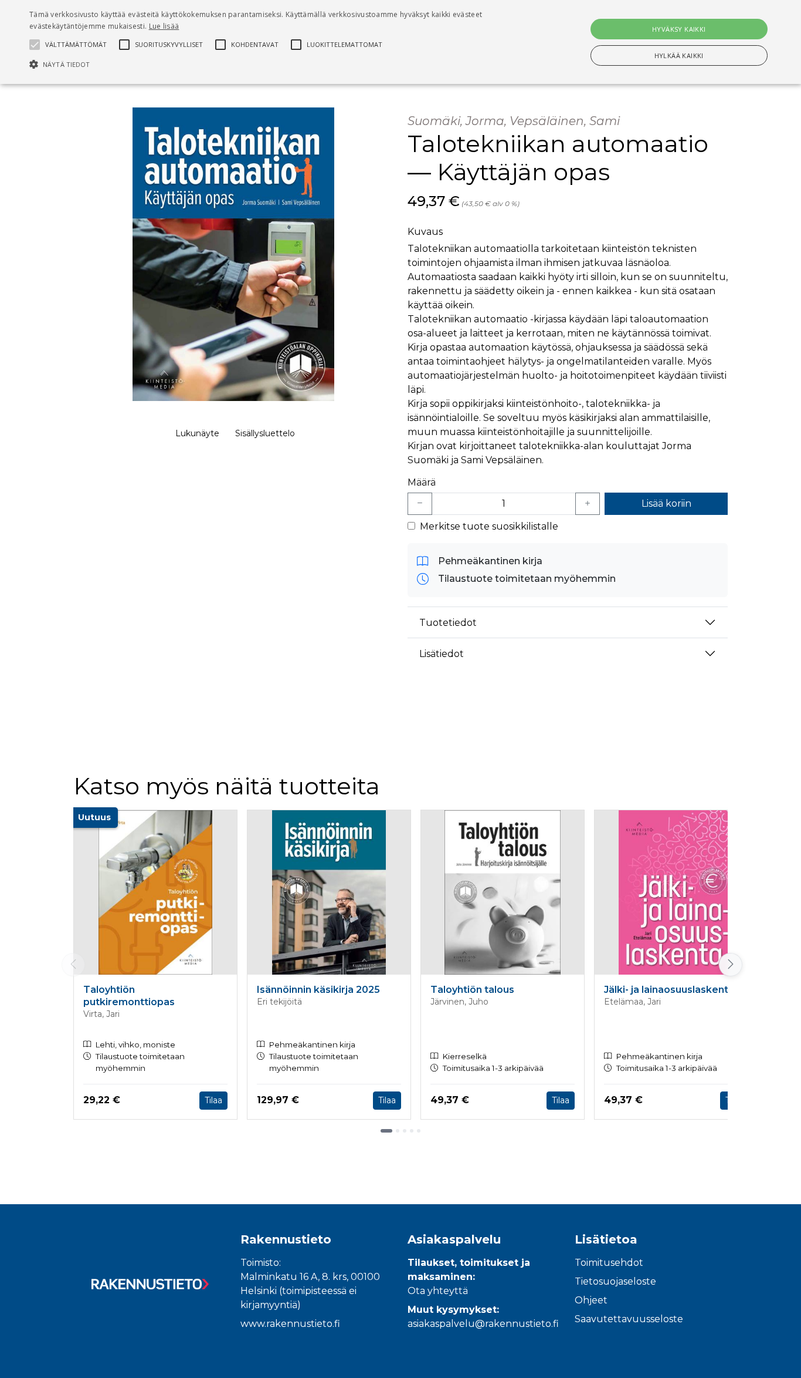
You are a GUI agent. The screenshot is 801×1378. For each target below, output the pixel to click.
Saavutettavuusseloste (629, 1319)
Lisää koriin (666, 503)
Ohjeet (591, 1300)
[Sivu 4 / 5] (411, 1131)
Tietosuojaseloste (615, 1281)
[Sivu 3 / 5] (404, 1131)
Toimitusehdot (609, 1262)
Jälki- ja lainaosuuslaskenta (669, 989)
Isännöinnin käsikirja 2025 (318, 989)
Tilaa (213, 1100)
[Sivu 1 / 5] (386, 1131)
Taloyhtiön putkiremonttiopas (129, 996)
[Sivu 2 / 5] (397, 1131)
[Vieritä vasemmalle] (73, 964)
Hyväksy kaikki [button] (679, 29)
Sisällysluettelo (265, 433)
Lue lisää (164, 26)
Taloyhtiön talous (472, 989)
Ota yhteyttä (438, 1290)
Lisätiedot (441, 653)
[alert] (400, 42)
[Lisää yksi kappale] (587, 504)
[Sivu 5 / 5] (418, 1131)
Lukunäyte (197, 433)
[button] (270, 64)
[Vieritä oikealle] (729, 964)
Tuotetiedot (448, 622)
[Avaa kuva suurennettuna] (233, 254)
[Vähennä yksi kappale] (420, 504)
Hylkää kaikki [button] (679, 55)
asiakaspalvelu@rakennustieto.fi (483, 1323)
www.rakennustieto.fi (290, 1323)
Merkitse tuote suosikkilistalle (489, 526)
